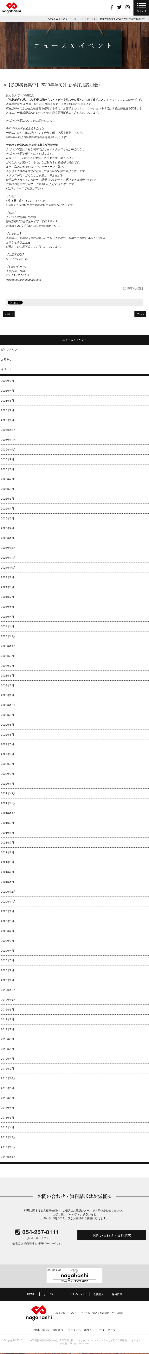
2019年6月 (7, 1039)
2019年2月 (7, 1068)
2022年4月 (7, 754)
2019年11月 (8, 990)
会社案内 (98, 1294)
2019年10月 (8, 1000)
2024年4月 (7, 616)
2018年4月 (7, 1108)
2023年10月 (8, 646)
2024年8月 (7, 587)
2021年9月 (7, 823)
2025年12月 (8, 430)
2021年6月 (7, 852)
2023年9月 (7, 656)
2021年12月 (8, 793)
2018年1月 (7, 1127)
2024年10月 (8, 567)
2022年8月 (7, 724)
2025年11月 (8, 440)
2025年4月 (7, 508)
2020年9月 (7, 911)
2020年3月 (7, 960)
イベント (6, 369)
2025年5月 (7, 498)
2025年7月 (7, 479)
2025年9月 (7, 459)
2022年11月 (8, 705)
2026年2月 (7, 410)
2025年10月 (8, 449)
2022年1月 (7, 783)
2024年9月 (7, 577)
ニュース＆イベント (73, 1294)
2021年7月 (7, 842)
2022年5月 (7, 744)
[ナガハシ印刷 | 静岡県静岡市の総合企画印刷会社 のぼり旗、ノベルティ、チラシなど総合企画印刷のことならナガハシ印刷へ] (11, 12)
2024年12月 (8, 548)
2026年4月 (7, 390)
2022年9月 (7, 715)
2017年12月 (8, 1137)
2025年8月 (7, 469)
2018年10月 (8, 1078)
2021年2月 (7, 872)
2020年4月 (7, 950)
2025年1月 (7, 538)
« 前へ (9, 314)
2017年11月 (8, 1147)
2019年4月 (7, 1058)
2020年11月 (8, 901)
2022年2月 (7, 774)
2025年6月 (7, 489)
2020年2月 (7, 970)
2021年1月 (7, 882)
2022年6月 (7, 734)
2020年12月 (8, 891)
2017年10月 (8, 1157)
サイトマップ (107, 1330)
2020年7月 (7, 931)
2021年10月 (8, 813)
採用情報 (117, 1294)
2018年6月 (7, 1088)
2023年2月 (7, 685)
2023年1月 (7, 695)
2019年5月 (7, 1049)
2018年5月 (7, 1098)
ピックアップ (9, 349)
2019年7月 (7, 1029)
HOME (31, 1294)
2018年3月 (7, 1117)
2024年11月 (8, 557)
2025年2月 (7, 528)
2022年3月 (7, 764)
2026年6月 (7, 381)
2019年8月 (7, 1019)
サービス (48, 1294)
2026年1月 (7, 420)
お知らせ (6, 359)
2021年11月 (8, 803)
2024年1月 (7, 626)
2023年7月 (7, 666)
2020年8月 (7, 921)
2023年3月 (7, 675)
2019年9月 (7, 1009)
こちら (51, 120)
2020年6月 (7, 941)
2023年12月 (8, 636)
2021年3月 (7, 862)
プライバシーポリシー (81, 1330)
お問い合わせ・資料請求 (112, 1234)
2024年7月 (7, 597)
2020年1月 (7, 980)
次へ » (140, 314)
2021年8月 (7, 833)
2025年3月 (7, 518)
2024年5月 (7, 607)
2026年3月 (7, 400)
